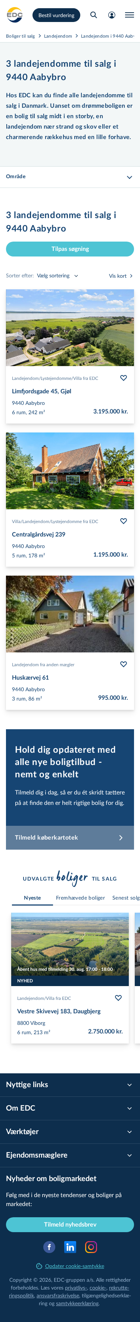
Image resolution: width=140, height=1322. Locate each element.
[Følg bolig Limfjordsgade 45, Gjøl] (123, 378)
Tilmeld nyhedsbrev (70, 1225)
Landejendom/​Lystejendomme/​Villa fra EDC (55, 378)
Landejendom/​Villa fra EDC (44, 998)
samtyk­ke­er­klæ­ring (77, 1303)
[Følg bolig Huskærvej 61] (123, 664)
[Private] (15, 15)
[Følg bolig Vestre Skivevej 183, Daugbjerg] (118, 998)
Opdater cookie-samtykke (74, 1266)
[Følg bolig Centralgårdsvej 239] (123, 521)
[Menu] (129, 14)
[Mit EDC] (111, 14)
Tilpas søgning (70, 249)
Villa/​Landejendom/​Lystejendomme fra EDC (55, 521)
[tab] (32, 898)
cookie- (98, 1287)
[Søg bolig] (93, 14)
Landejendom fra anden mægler (43, 664)
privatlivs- (76, 1287)
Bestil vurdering (56, 15)
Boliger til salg (20, 35)
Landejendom (58, 35)
